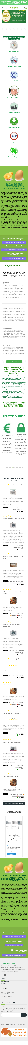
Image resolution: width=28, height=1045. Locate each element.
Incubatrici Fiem (14, 51)
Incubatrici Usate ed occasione (14, 98)
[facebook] (2, 975)
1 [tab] (6, 467)
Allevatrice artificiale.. (18, 583)
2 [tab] (7, 467)
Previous (4, 445)
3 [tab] (9, 467)
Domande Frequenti (14, 157)
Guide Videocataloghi (14, 127)
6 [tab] (13, 467)
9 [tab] (17, 467)
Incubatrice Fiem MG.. (18, 547)
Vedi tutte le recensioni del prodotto (14, 803)
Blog (14, 142)
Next (24, 445)
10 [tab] (19, 467)
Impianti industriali (14, 112)
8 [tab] (16, 467)
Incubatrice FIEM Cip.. (18, 509)
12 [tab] (22, 467)
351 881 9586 (6, 993)
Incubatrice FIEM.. (19, 767)
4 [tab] (10, 467)
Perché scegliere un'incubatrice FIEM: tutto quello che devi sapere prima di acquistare (14, 839)
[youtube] (5, 975)
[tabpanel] (14, 16)
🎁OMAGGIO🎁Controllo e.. (17, 615)
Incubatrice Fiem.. (19, 652)
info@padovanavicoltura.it (10, 999)
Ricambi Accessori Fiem (14, 66)
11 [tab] (20, 467)
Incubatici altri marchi (14, 81)
